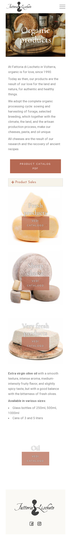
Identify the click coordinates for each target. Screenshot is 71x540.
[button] (35, 182)
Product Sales (25, 182)
